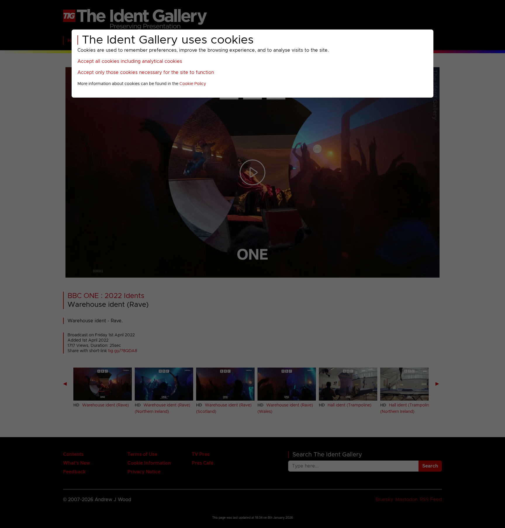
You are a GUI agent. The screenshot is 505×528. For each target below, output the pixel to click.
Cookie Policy (192, 84)
